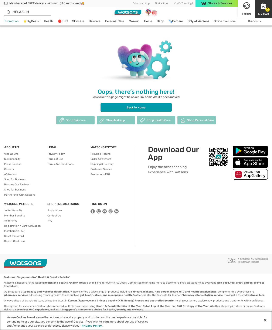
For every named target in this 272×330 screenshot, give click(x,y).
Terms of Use (55, 158)
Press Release (12, 164)
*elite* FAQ (10, 220)
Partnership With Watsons (19, 194)
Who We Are (11, 153)
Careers (9, 169)
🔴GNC (63, 21)
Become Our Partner (16, 184)
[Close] (265, 320)
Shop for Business (15, 179)
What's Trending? (183, 3)
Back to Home (136, 107)
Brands (253, 21)
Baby (160, 21)
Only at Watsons (198, 21)
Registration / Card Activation (22, 225)
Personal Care (114, 21)
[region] (136, 320)
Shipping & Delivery (102, 164)
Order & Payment (101, 158)
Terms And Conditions (60, 164)
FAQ (49, 220)
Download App (141, 3)
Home (148, 21)
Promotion (11, 21)
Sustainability (12, 158)
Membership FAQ (14, 230)
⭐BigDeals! (31, 21)
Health (48, 21)
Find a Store (162, 3)
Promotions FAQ (100, 174)
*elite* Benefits (13, 210)
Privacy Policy (56, 153)
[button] (263, 9)
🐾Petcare (176, 21)
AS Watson (10, 174)
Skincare (78, 21)
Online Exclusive (225, 21)
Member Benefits (14, 215)
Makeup (134, 21)
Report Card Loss (14, 241)
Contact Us (54, 215)
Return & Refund (100, 153)
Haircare (95, 21)
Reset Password (14, 236)
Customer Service (101, 169)
